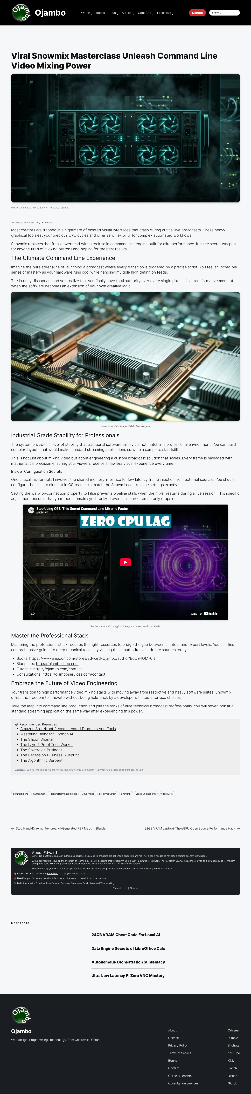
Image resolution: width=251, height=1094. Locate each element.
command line (20, 793)
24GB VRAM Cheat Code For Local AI (126, 935)
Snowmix (126, 793)
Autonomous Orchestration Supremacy (128, 962)
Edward (27, 207)
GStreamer (39, 793)
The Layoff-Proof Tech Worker (46, 744)
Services (58, 878)
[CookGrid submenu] (153, 14)
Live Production (107, 793)
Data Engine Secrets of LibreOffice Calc (128, 948)
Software (64, 207)
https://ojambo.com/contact (57, 669)
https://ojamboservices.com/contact (74, 674)
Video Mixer (166, 793)
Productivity (41, 207)
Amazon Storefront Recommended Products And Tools (68, 728)
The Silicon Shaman (37, 739)
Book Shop (52, 873)
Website (134, 888)
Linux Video (88, 793)
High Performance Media (63, 793)
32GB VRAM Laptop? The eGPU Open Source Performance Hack (190, 828)
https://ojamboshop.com (57, 663)
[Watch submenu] (92, 14)
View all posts (120, 888)
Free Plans (51, 883)
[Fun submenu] (117, 14)
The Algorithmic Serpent (41, 760)
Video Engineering (146, 793)
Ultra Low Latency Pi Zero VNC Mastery (128, 975)
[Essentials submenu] (172, 14)
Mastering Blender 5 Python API (47, 734)
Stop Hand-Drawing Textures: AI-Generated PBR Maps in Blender (61, 828)
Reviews (53, 207)
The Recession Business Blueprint (49, 755)
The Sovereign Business (41, 750)
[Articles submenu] (134, 14)
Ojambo (50, 13)
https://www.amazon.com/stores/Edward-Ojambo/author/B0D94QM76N (92, 658)
